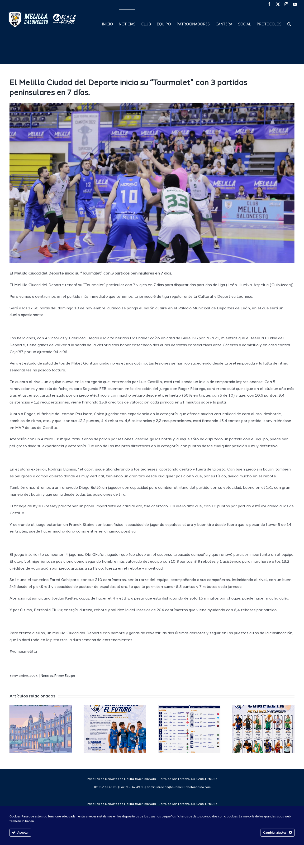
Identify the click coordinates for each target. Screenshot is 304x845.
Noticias (47, 675)
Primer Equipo (64, 675)
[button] (289, 23)
